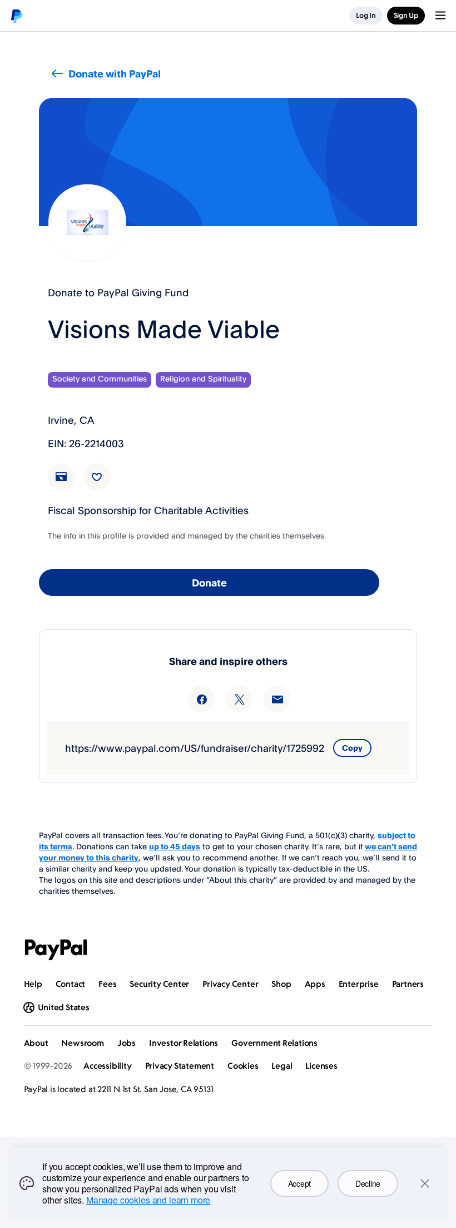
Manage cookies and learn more (148, 1199)
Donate (209, 582)
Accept (299, 1183)
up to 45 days (174, 846)
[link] (67, 483)
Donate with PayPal (114, 73)
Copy (352, 747)
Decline (367, 1183)
